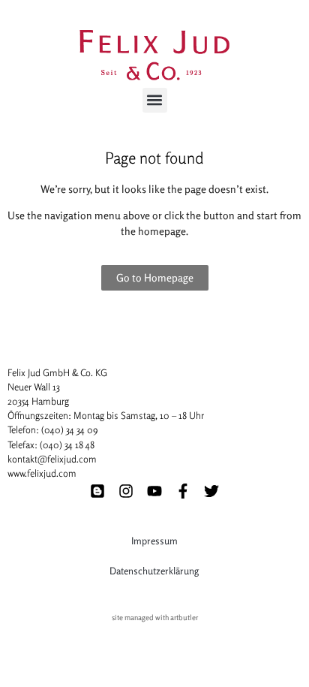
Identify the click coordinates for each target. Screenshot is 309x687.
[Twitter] (211, 491)
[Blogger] (97, 491)
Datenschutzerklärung (154, 571)
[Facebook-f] (183, 491)
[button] (154, 100)
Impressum (154, 541)
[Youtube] (154, 491)
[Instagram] (126, 491)
